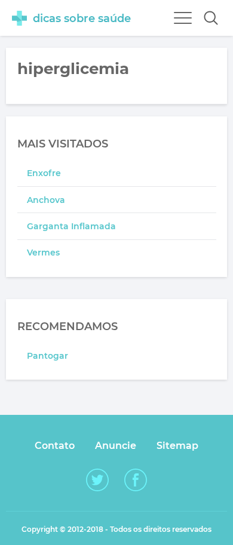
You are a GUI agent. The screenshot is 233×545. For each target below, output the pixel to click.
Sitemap (177, 445)
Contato (55, 445)
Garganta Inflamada (71, 226)
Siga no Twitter (97, 480)
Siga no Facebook (135, 480)
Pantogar (47, 355)
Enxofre (44, 173)
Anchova (46, 200)
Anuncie (115, 445)
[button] (211, 18)
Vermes (43, 252)
